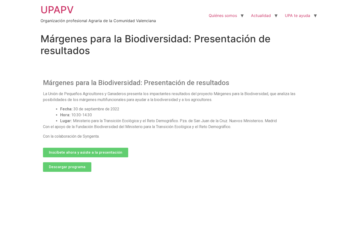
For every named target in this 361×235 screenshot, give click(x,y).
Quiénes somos (223, 15)
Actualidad (261, 15)
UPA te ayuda (297, 15)
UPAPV (57, 10)
